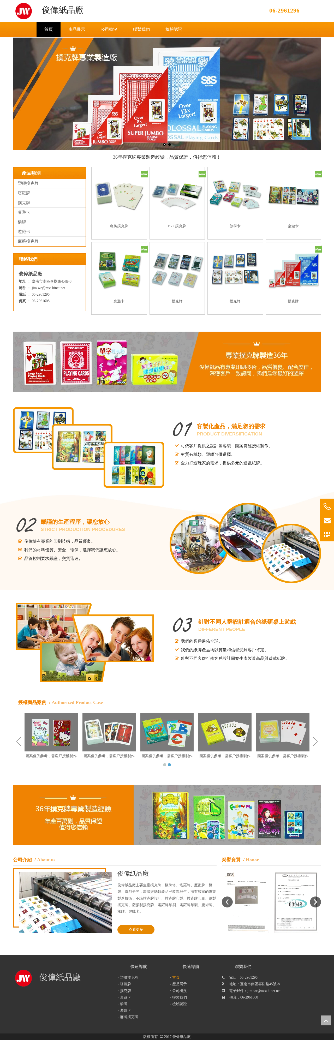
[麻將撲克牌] (119, 194)
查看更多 (136, 929)
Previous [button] (227, 901)
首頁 (176, 977)
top (326, 1020)
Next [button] (315, 901)
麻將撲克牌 (28, 241)
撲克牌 (24, 202)
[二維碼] (327, 534)
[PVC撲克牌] (177, 194)
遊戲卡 (24, 231)
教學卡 (235, 226)
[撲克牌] (177, 270)
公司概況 (179, 991)
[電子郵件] (327, 520)
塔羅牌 (24, 193)
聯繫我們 (179, 997)
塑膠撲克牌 (28, 183)
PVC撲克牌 (177, 226)
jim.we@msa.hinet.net (48, 288)
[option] (246, 902)
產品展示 (179, 984)
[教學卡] (235, 194)
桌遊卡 (24, 212)
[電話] (327, 506)
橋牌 (22, 222)
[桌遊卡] (293, 194)
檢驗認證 (179, 1004)
